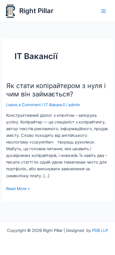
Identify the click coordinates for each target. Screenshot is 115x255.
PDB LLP (100, 230)
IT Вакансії (54, 104)
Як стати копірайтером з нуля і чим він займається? (56, 90)
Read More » (18, 188)
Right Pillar (36, 11)
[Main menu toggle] (103, 11)
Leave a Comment (23, 104)
